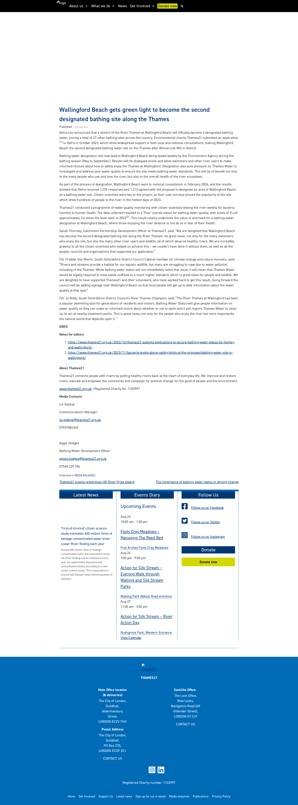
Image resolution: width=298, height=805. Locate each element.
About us (76, 5)
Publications (200, 796)
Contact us (112, 758)
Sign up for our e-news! (151, 796)
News (122, 5)
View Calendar (131, 637)
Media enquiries (179, 796)
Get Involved (140, 5)
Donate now (167, 5)
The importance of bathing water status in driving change (197, 482)
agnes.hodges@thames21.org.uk (83, 458)
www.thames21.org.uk (75, 388)
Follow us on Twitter (205, 522)
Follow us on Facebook (207, 507)
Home (71, 796)
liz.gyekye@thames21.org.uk (80, 420)
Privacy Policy (221, 796)
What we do (100, 5)
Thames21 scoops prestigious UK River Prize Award (96, 482)
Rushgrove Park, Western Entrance (146, 632)
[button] (182, 6)
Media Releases (85, 475)
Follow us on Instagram (208, 536)
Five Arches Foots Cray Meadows (144, 547)
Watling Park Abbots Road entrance (146, 596)
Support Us (105, 796)
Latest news (124, 796)
